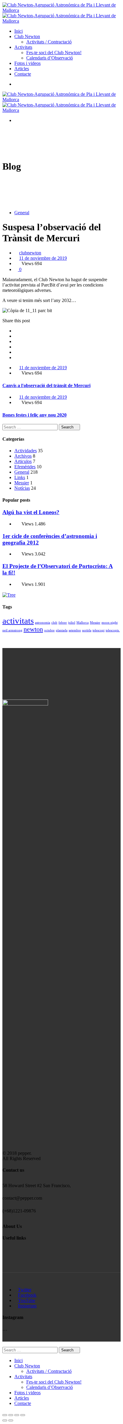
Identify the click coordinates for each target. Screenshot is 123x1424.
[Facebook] (16, 330)
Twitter (24, 1289)
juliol (71, 622)
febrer (63, 622)
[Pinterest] (16, 357)
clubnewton (30, 252)
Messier (21, 482)
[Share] (10, 1415)
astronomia (42, 622)
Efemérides (25, 466)
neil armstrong (12, 630)
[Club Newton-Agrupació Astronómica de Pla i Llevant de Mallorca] (61, 10)
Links (19, 477)
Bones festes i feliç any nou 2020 (34, 414)
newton (33, 629)
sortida (86, 630)
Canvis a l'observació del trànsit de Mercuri (46, 385)
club (54, 622)
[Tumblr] (16, 352)
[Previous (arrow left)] (4, 1420)
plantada (61, 630)
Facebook (27, 1295)
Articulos (23, 461)
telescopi (98, 630)
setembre (75, 630)
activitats (18, 620)
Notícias (22, 488)
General (21, 212)
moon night (110, 622)
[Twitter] (16, 336)
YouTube (26, 1300)
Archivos (23, 456)
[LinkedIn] (16, 346)
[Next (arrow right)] (10, 1420)
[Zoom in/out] (22, 1415)
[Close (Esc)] (4, 1415)
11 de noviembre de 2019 (43, 258)
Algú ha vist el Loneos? (30, 512)
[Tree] (9, 594)
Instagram (27, 1305)
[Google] (16, 341)
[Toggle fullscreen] (16, 1415)
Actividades (25, 450)
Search (68, 427)
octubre (49, 630)
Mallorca (82, 622)
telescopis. (113, 630)
